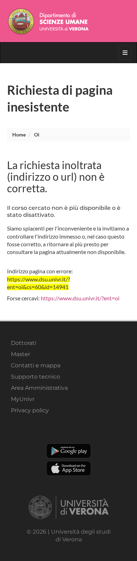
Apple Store (69, 468)
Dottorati (23, 343)
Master (20, 354)
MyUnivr (22, 399)
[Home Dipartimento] (68, 21)
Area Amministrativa (39, 388)
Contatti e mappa (35, 365)
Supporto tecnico (35, 376)
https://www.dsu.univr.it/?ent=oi (80, 298)
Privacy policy (30, 410)
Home (19, 135)
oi (36, 135)
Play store (69, 451)
